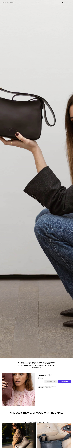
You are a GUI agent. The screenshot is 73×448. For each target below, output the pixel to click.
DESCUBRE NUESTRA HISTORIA (36, 367)
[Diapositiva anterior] (3, 390)
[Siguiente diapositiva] (34, 390)
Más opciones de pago (64, 383)
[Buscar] (66, 2)
